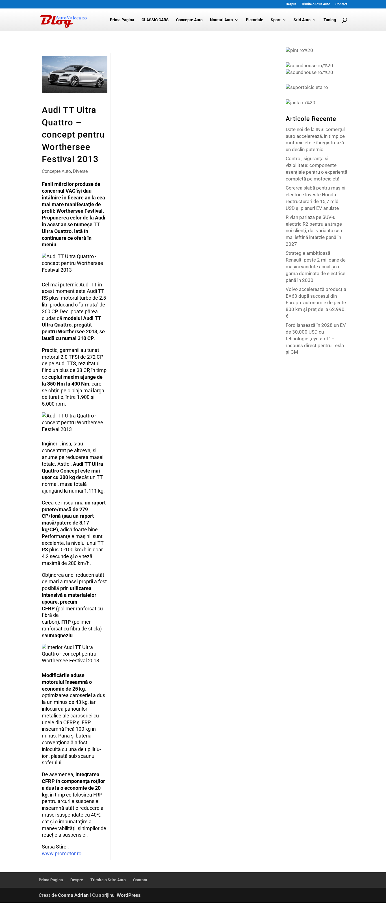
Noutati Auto (221, 20)
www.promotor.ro (61, 853)
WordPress (129, 895)
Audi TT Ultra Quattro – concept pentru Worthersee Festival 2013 (73, 134)
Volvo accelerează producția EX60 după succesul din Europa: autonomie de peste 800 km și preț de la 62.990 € (316, 302)
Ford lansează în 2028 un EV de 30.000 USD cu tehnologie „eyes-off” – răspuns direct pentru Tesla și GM (316, 338)
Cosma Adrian (73, 895)
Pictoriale (254, 20)
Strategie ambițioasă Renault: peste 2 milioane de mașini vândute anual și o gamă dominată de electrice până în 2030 (316, 266)
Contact (341, 4)
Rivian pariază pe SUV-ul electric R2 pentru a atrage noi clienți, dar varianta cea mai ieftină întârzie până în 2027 (314, 230)
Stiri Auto (302, 20)
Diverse (80, 171)
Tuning (330, 20)
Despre (291, 4)
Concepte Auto (189, 20)
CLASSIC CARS (155, 20)
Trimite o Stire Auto (315, 4)
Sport (276, 20)
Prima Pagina (122, 20)
